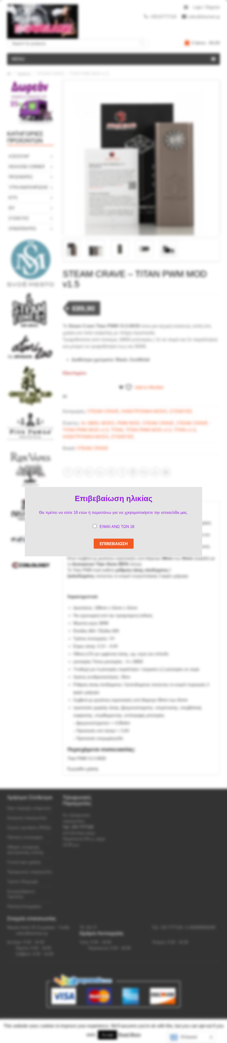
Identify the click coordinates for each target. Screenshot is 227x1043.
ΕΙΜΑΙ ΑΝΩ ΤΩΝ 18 (117, 526)
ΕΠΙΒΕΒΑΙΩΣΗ (114, 543)
